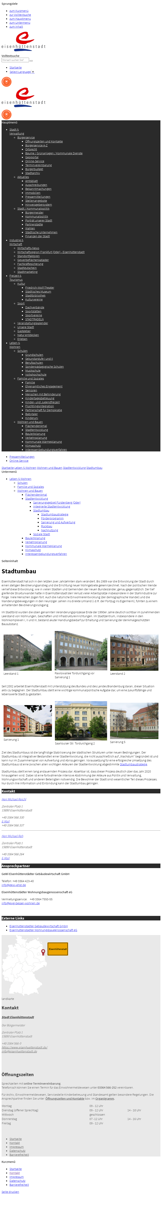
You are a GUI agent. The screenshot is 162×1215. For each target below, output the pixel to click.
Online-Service (34, 161)
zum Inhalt (16, 26)
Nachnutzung (49, 530)
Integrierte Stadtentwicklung (51, 506)
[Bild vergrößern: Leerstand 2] (134, 670)
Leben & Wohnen (14, 345)
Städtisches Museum (38, 291)
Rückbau (46, 526)
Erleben (22, 339)
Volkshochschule (35, 374)
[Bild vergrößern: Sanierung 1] (28, 735)
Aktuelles (23, 177)
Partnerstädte (34, 224)
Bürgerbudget (34, 169)
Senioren (31, 390)
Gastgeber (24, 331)
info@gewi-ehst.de (14, 885)
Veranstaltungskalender (32, 323)
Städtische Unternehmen (41, 232)
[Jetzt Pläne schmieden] (6, 86)
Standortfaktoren (28, 256)
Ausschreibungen (36, 185)
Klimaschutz (33, 445)
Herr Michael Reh (12, 836)
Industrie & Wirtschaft (16, 242)
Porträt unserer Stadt (38, 220)
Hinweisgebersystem (38, 204)
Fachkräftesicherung (30, 264)
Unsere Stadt (25, 327)
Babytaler (31, 414)
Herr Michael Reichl (14, 799)
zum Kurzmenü (18, 11)
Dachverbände (34, 307)
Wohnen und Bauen (30, 422)
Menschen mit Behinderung (43, 394)
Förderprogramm (52, 518)
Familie (30, 382)
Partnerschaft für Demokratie (43, 410)
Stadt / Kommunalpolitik (33, 208)
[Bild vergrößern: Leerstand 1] (28, 670)
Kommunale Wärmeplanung (43, 442)
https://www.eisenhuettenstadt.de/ (24, 1047)
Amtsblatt (31, 181)
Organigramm (104, 1098)
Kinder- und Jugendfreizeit (42, 402)
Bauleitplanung (35, 434)
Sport (20, 303)
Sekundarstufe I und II (39, 359)
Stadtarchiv (32, 173)
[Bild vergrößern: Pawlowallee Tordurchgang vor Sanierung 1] (81, 669)
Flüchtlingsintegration (39, 406)
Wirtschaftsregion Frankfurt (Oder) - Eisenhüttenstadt (51, 252)
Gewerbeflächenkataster (33, 260)
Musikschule (32, 370)
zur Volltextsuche (20, 15)
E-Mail (5, 821)
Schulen (22, 351)
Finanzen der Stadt (37, 236)
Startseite (15, 67)
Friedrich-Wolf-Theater (39, 287)
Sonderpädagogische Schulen (44, 366)
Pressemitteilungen (37, 197)
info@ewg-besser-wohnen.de (21, 903)
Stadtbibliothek (35, 295)
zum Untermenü (19, 22)
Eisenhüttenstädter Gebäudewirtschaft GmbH (38, 926)
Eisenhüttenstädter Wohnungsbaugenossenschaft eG (43, 930)
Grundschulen (34, 355)
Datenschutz (17, 1151)
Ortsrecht (31, 149)
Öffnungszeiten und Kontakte (44, 141)
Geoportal (32, 157)
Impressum (16, 1147)
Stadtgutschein (27, 268)
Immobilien (32, 193)
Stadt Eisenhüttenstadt (18, 1017)
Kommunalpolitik (36, 216)
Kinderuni (31, 418)
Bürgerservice (26, 137)
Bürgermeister (34, 212)
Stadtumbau (94, 468)
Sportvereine (33, 315)
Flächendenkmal (36, 426)
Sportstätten (33, 311)
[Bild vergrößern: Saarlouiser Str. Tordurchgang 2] (81, 739)
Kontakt (14, 1143)
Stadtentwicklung (36, 430)
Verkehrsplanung (36, 438)
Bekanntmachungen (38, 189)
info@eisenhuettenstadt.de (19, 1051)
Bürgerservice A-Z (36, 145)
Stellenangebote (36, 200)
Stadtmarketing (27, 272)
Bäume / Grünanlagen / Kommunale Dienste (54, 153)
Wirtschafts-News (28, 248)
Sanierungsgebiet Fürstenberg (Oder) (57, 502)
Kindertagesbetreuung (39, 398)
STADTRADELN (34, 319)
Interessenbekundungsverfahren (46, 449)
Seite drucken (10, 1192)
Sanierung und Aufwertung (58, 522)
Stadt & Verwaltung (16, 131)
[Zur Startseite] (23, 52)
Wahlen (30, 228)
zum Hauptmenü (20, 19)
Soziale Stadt (41, 534)
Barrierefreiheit (19, 1155)
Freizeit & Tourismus (16, 278)
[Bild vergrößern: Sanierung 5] (134, 738)
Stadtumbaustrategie (54, 514)
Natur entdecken (28, 335)
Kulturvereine (34, 299)
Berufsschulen (34, 362)
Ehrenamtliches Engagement (43, 386)
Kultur (21, 283)
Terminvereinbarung (38, 165)
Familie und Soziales (30, 378)
